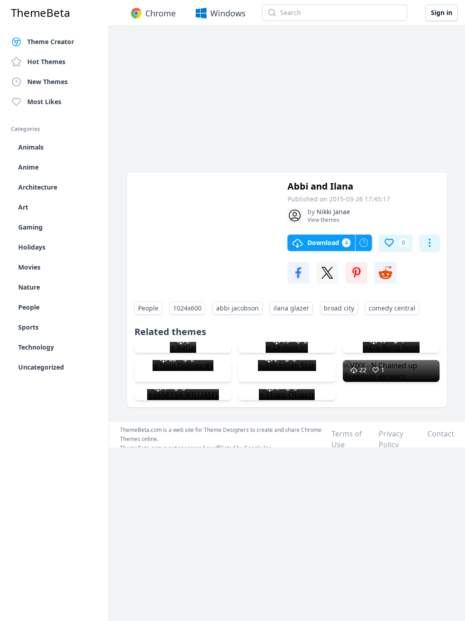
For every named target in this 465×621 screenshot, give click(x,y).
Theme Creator (50, 41)
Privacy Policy (391, 439)
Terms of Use (346, 439)
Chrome (160, 13)
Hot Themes (46, 61)
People (148, 308)
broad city (339, 308)
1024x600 (187, 308)
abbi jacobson (237, 308)
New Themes (47, 81)
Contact (440, 434)
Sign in (441, 12)
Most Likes (44, 101)
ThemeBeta (40, 12)
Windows (228, 13)
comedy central (392, 308)
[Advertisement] (287, 103)
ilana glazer (291, 308)
